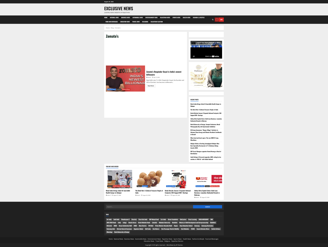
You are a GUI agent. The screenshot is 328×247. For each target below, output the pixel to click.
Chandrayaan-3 (125, 219)
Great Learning (192, 219)
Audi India (116, 219)
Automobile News (137, 17)
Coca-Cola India (143, 219)
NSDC (135, 226)
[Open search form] (212, 19)
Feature (119, 89)
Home (105, 17)
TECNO (193, 229)
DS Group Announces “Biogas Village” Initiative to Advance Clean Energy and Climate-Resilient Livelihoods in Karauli (206, 132)
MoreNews (170, 245)
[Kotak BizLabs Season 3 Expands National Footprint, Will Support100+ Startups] (179, 179)
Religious (145, 22)
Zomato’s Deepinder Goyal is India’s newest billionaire (125, 79)
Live (221, 20)
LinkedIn (154, 223)
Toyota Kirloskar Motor (203, 229)
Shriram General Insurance (124, 229)
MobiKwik (213, 223)
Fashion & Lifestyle (198, 17)
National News (114, 17)
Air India (109, 219)
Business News (125, 17)
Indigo (124, 223)
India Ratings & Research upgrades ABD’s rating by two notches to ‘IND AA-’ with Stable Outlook (205, 158)
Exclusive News (118, 8)
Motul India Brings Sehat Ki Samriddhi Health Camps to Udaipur (118, 192)
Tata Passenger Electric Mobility (170, 229)
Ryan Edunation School (186, 226)
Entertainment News (151, 17)
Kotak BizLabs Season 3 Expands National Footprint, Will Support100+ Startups (178, 192)
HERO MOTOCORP (203, 219)
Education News (125, 22)
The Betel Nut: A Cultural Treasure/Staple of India (204, 110)
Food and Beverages (111, 22)
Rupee (176, 226)
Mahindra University (164, 223)
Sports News (176, 17)
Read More (151, 86)
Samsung (196, 226)
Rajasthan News (165, 17)
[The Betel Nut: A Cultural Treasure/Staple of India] (149, 179)
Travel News (136, 22)
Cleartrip (134, 219)
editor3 (149, 77)
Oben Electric (142, 226)
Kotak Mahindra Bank (144, 223)
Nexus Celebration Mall (125, 226)
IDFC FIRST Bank (111, 223)
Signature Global (138, 229)
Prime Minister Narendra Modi (163, 226)
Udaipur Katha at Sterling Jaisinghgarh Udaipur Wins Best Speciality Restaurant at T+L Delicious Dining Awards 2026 (204, 146)
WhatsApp (109, 232)
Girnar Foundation (173, 219)
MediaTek (174, 223)
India (119, 223)
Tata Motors (156, 229)
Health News (186, 17)
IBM (212, 219)
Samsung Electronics (207, 226)
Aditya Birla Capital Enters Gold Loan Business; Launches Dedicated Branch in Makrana (206, 120)
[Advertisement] (145, 53)
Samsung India (111, 229)
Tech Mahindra (185, 229)
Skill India (148, 229)
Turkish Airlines (215, 229)
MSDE (115, 226)
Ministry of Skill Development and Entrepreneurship (193, 223)
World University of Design (121, 232)
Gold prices (183, 219)
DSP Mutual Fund (154, 219)
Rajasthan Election (157, 22)
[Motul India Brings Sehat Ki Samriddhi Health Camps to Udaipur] (120, 179)
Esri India (163, 219)
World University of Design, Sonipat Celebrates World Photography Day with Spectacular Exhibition (205, 125)
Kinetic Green (132, 223)
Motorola (109, 226)
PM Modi (150, 226)
